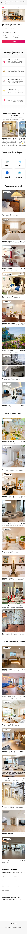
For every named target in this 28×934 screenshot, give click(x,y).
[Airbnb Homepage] (3, 7)
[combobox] (13, 32)
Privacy (6, 927)
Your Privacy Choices (17, 927)
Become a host (21, 7)
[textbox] (7, 37)
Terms (10, 927)
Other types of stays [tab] (17, 872)
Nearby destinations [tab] (6, 872)
